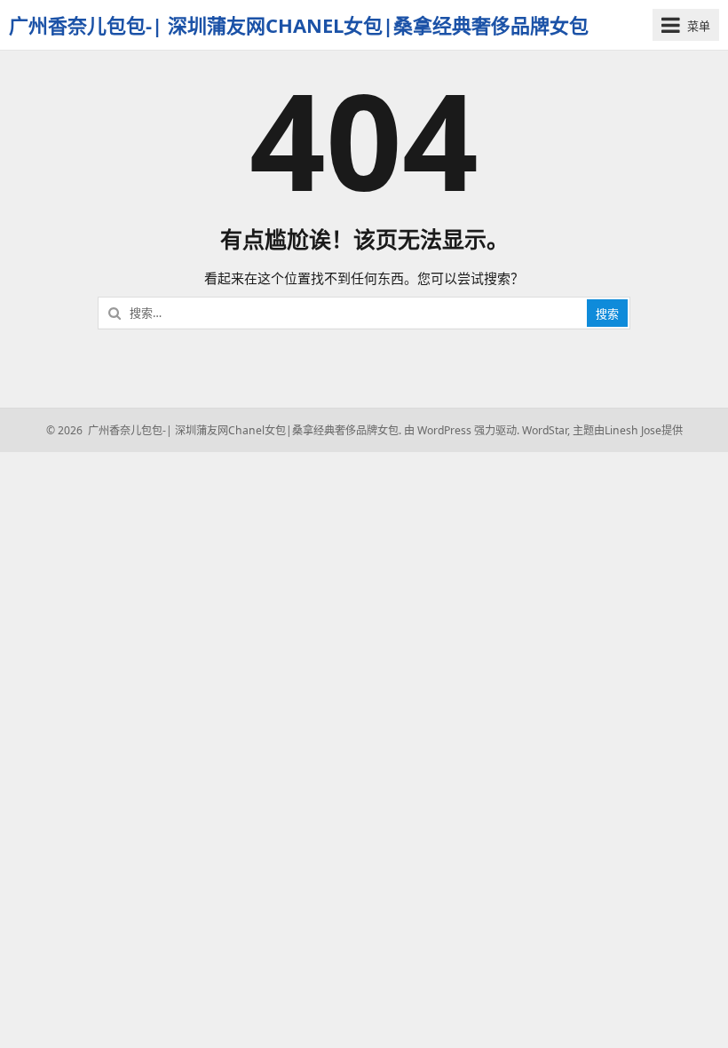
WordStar (544, 430)
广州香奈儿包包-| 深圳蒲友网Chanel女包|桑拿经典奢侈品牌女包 (299, 25)
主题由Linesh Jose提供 (628, 430)
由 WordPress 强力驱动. (461, 430)
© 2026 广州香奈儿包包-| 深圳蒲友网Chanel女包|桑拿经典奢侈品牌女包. (223, 430)
